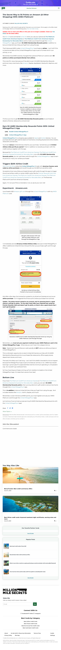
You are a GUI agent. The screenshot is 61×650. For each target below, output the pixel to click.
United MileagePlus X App (17, 135)
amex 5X (23, 36)
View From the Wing (9, 166)
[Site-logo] (3, 8)
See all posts (30, 577)
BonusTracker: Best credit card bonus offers (18, 488)
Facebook (24, 613)
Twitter (31, 613)
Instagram (38, 613)
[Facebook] (7, 408)
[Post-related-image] (30, 475)
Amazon (25, 63)
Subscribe (6, 598)
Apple (36, 138)
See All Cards (30, 533)
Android (43, 138)
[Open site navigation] (59, 8)
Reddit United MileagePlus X (18, 131)
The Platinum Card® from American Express (25, 152)
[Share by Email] (12, 408)
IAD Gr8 (7, 36)
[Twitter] (10, 408)
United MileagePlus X (27, 48)
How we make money (32, 28)
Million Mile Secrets (21, 23)
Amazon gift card (19, 191)
